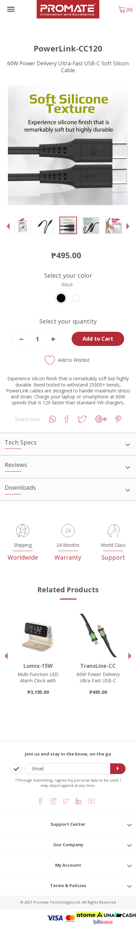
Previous (10, 231)
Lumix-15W (37, 665)
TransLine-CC (98, 665)
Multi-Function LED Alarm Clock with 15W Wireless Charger (37, 683)
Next (130, 231)
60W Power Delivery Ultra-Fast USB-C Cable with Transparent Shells (98, 683)
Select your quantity (68, 321)
